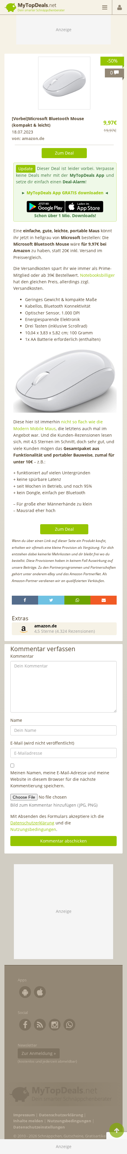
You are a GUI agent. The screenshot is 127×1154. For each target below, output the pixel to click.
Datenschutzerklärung (32, 823)
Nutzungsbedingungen (33, 829)
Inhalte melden (28, 1120)
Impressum (24, 1115)
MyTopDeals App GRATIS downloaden (65, 192)
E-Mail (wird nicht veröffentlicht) (42, 743)
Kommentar (22, 656)
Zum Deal (64, 153)
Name (16, 720)
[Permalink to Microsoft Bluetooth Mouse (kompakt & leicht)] (64, 83)
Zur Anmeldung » (39, 1053)
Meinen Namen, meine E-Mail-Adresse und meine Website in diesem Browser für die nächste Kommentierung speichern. (59, 779)
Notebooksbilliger (97, 275)
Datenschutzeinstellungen (39, 1127)
